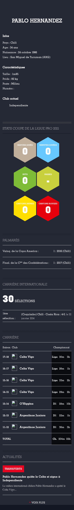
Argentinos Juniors (32, 415)
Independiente (18, 105)
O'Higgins (26, 403)
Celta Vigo (27, 357)
